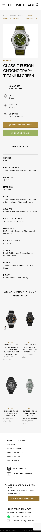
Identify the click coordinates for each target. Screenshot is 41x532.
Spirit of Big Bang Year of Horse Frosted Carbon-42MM (30, 348)
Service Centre (14, 449)
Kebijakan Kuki (14, 456)
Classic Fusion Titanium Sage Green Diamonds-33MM (30, 414)
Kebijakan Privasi (15, 452)
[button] (20, 125)
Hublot (21, 15)
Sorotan (11, 445)
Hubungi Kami (13, 460)
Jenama (13, 15)
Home (5, 15)
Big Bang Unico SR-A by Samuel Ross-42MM (11, 413)
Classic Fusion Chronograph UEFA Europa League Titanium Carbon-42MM (11, 349)
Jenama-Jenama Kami (16, 441)
